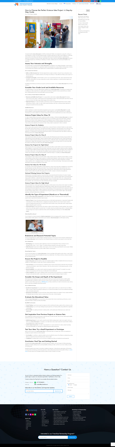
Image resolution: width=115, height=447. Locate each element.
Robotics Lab (44, 412)
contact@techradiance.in (29, 1)
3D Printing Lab (44, 425)
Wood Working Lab (45, 421)
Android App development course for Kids (60, 417)
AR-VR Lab (44, 417)
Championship (68, 3)
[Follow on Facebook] (93, 1)
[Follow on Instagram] (94, 1)
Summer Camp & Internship (83, 3)
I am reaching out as (70, 383)
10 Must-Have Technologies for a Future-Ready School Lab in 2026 (84, 32)
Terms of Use (28, 424)
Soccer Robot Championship (78, 418)
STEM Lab (43, 414)
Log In (78, 1)
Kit (77, 3)
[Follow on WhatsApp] (100, 1)
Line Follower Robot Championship (79, 420)
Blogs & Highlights (34, 14)
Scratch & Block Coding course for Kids (60, 421)
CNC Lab (43, 424)
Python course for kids (57, 414)
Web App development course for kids (60, 420)
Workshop (74, 3)
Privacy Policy (28, 421)
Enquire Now (72, 437)
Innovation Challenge (76, 415)
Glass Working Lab (45, 422)
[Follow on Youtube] (96, 1)
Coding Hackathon (76, 414)
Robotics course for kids (57, 415)
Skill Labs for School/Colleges (52, 3)
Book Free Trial (86, 1)
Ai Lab (43, 415)
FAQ (27, 427)
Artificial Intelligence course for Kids (59, 411)
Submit (70, 396)
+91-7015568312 (40, 382)
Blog (27, 428)
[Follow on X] (98, 1)
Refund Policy (28, 426)
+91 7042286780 (18, 1)
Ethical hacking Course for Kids (59, 424)
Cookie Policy (28, 423)
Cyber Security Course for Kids (58, 422)
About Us (27, 420)
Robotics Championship (77, 412)
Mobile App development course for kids (60, 418)
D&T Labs (43, 411)
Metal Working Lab (45, 420)
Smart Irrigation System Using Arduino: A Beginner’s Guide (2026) (83, 28)
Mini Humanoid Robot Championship (79, 417)
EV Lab (43, 418)
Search (88, 10)
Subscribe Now (58, 391)
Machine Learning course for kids (59, 412)
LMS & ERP (92, 3)
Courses (60, 3)
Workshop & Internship (77, 411)
